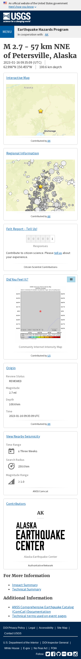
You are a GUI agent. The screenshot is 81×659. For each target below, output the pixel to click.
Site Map (62, 627)
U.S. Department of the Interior (21, 642)
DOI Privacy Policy (14, 627)
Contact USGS (12, 633)
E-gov (26, 648)
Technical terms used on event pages (39, 616)
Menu (7, 31)
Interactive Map (18, 77)
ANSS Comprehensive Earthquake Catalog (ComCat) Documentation (43, 609)
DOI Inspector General (55, 642)
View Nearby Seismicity (23, 436)
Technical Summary (26, 589)
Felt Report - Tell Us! (21, 229)
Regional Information (22, 153)
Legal (32, 627)
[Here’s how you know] (40, 5)
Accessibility (46, 627)
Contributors (16, 503)
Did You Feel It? (17, 279)
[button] (40, 110)
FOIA (54, 648)
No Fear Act (40, 648)
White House (11, 648)
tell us (58, 253)
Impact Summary (25, 585)
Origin (11, 368)
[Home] (17, 23)
